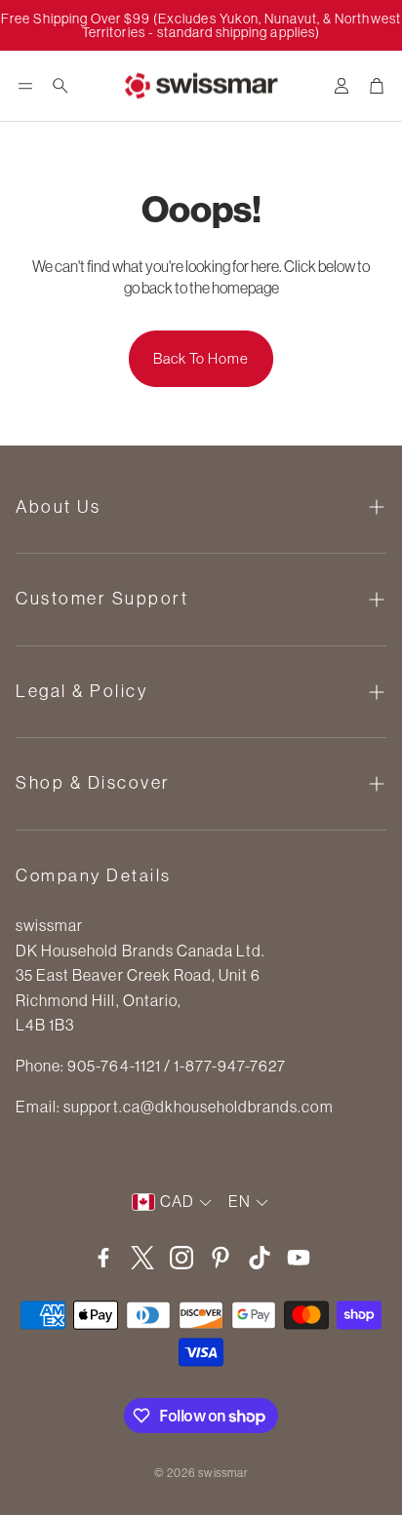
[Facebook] (103, 1257)
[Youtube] (298, 1257)
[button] (25, 85)
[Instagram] (181, 1257)
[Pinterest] (220, 1257)
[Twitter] (142, 1257)
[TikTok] (259, 1257)
